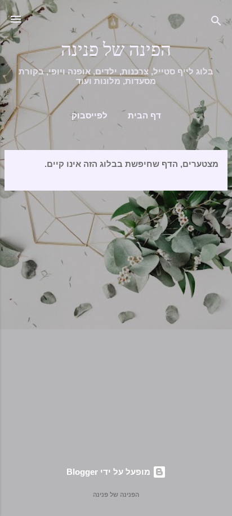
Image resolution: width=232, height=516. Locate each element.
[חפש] (216, 23)
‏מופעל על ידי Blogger (109, 472)
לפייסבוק (90, 116)
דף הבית (144, 116)
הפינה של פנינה (116, 50)
